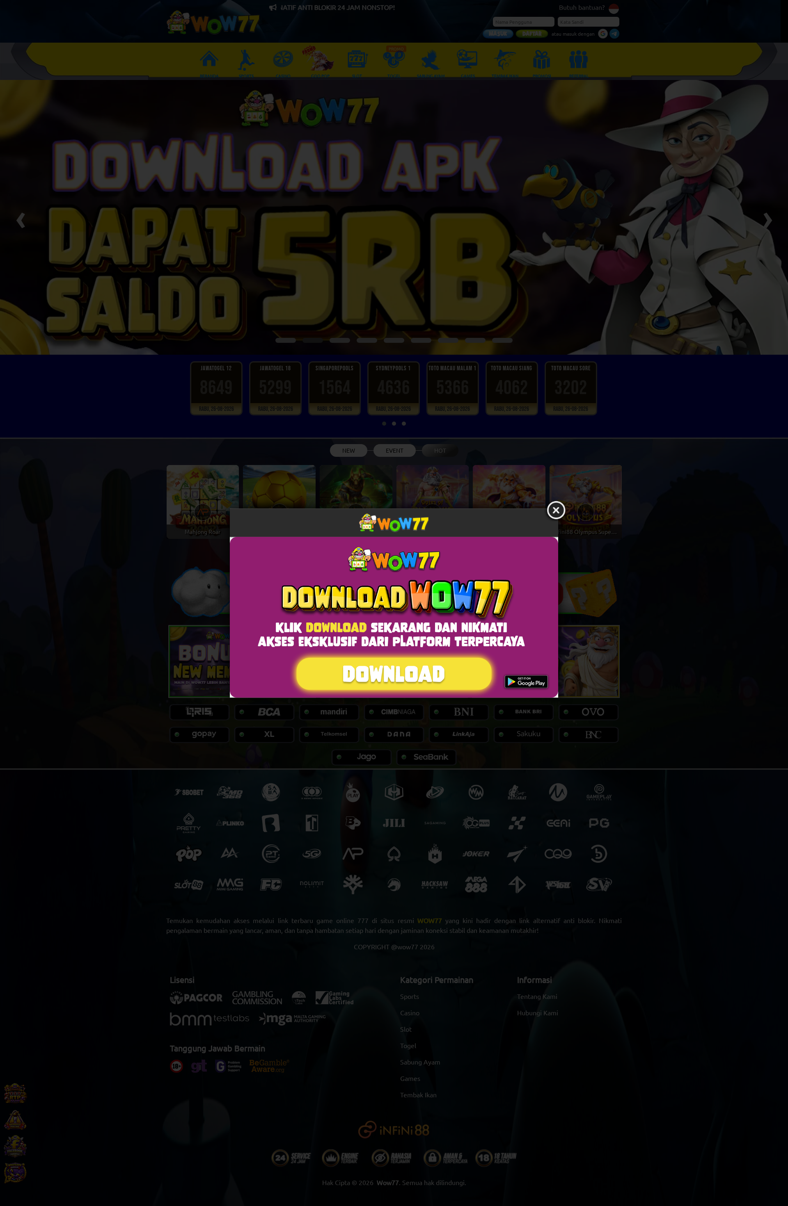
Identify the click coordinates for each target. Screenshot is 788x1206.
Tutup (556, 510)
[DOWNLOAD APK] (394, 617)
